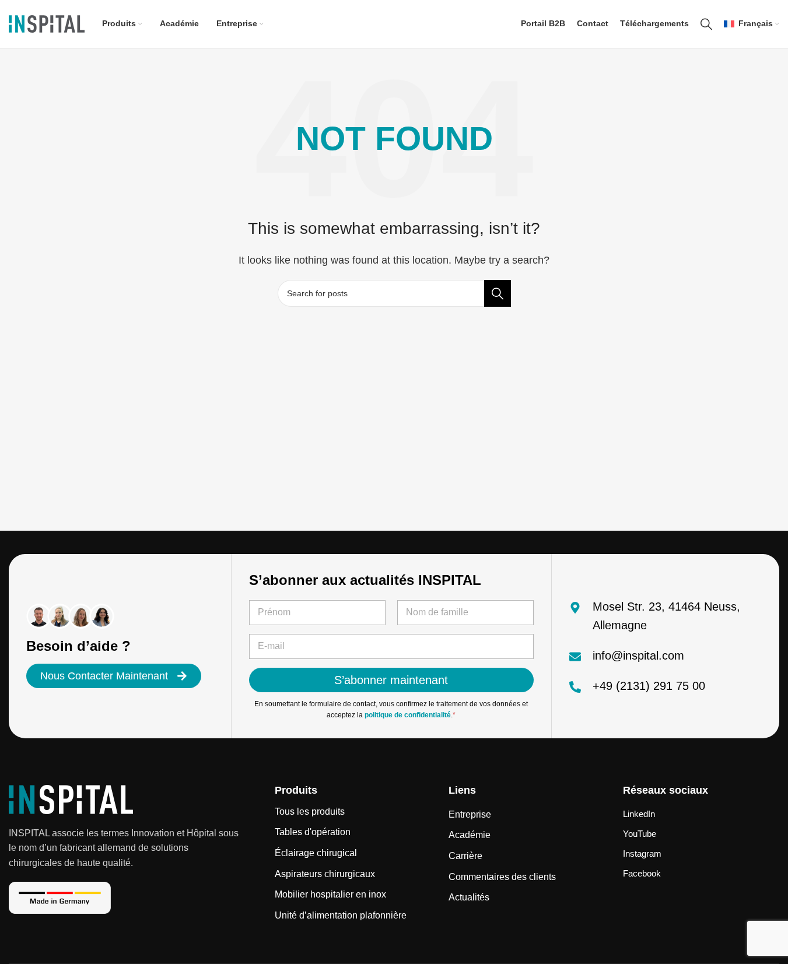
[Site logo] (47, 23)
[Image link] (71, 799)
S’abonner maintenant (391, 680)
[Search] (706, 24)
